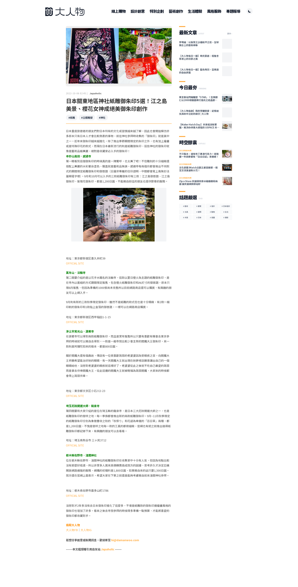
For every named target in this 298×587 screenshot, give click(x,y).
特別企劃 (157, 11)
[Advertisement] (119, 563)
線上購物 (118, 11)
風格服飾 (214, 11)
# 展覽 (198, 206)
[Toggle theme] (249, 11)
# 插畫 (212, 217)
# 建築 (198, 212)
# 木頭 (185, 217)
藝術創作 (176, 11)
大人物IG (86, 530)
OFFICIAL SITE (75, 263)
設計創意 (138, 11)
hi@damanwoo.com (125, 540)
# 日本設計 (226, 206)
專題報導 (233, 11)
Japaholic (96, 93)
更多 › (229, 33)
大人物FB (72, 530)
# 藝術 (185, 206)
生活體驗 (195, 11)
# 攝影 (225, 217)
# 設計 (212, 206)
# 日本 (198, 217)
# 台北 (225, 212)
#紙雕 (71, 117)
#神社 (102, 117)
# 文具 (185, 212)
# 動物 (212, 212)
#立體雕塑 (87, 117)
